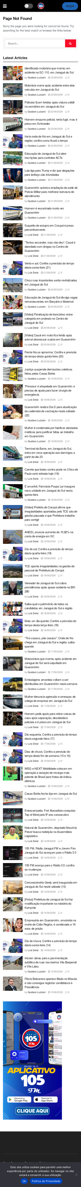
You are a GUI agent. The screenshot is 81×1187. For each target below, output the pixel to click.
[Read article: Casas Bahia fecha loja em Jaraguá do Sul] (13, 798)
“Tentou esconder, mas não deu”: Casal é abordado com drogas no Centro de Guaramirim (50, 246)
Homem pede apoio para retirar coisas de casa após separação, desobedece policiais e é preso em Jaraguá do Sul (50, 718)
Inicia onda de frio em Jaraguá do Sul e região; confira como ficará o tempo (48, 138)
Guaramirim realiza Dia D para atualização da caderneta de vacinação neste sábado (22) (51, 411)
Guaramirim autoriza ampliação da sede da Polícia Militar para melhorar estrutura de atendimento (51, 191)
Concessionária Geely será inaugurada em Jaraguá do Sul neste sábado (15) (51, 884)
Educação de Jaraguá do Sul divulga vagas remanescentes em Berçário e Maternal (51, 299)
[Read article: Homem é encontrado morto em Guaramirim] (13, 213)
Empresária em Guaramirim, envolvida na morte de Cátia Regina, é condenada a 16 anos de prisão (50, 924)
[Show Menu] (5, 6)
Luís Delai (33, 234)
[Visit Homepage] (41, 6)
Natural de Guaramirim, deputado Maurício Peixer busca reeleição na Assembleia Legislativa (51, 831)
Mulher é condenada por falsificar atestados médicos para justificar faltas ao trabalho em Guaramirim (51, 432)
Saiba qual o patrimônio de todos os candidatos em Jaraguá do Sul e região (48, 606)
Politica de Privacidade (46, 1181)
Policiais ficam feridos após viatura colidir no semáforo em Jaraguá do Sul (50, 104)
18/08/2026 (49, 575)
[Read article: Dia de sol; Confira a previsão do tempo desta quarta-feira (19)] (13, 554)
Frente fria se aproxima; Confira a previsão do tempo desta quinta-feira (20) (50, 354)
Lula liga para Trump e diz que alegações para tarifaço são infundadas (50, 172)
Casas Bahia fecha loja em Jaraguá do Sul (51, 793)
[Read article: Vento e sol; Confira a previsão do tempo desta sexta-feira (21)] (13, 268)
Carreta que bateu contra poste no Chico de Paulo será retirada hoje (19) (51, 471)
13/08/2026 (56, 971)
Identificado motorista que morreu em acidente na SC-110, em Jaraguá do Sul (49, 70)
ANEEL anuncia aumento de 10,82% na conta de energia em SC (49, 534)
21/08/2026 (56, 162)
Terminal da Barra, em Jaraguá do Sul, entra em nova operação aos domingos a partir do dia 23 (50, 452)
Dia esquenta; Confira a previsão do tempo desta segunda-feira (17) (51, 736)
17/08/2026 (56, 651)
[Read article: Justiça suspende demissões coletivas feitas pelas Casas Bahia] (13, 374)
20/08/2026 (56, 289)
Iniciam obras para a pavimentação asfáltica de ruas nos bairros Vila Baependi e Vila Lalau (50, 962)
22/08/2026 (56, 77)
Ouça (70, 6)
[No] (76, 1175)
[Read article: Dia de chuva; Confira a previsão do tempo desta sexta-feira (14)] (13, 946)
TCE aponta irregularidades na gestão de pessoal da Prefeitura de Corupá (49, 568)
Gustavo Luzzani (37, 77)
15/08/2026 (49, 760)
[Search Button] (70, 43)
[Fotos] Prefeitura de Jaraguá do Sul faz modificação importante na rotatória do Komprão (49, 903)
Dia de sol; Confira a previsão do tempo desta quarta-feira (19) (49, 551)
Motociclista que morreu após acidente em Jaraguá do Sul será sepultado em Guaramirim (51, 663)
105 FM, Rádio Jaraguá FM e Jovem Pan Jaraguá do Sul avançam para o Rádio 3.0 (50, 850)
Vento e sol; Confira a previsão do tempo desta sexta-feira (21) (49, 265)
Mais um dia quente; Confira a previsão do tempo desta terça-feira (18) (50, 623)
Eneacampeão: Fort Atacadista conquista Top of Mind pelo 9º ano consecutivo (50, 812)
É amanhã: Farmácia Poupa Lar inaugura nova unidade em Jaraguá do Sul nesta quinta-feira (50, 490)
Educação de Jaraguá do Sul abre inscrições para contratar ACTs (45, 155)
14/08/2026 (56, 786)
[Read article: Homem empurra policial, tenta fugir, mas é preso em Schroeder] (13, 124)
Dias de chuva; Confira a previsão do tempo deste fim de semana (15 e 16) (48, 753)
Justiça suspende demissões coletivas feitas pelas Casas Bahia (48, 371)
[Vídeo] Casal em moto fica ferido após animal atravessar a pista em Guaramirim (50, 337)
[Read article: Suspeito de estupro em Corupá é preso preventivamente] (13, 230)
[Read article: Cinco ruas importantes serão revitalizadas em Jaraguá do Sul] (13, 285)
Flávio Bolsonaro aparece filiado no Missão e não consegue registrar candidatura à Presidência (51, 983)
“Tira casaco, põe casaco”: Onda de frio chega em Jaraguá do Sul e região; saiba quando (50, 642)
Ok (24, 1181)
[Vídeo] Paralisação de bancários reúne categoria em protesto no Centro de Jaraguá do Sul (49, 318)
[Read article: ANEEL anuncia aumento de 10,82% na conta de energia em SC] (13, 537)
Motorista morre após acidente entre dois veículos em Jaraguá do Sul (50, 87)
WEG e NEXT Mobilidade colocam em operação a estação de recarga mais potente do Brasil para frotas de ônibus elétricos (48, 774)
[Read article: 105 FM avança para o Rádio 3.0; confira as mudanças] (13, 870)
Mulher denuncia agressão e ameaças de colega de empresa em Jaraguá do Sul (50, 698)
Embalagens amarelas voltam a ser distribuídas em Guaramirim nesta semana (51, 681)
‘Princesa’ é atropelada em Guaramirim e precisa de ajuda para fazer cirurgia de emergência (50, 390)
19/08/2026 (56, 378)
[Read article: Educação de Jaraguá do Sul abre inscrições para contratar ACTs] (13, 158)
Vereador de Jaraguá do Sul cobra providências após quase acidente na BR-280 (50, 587)
